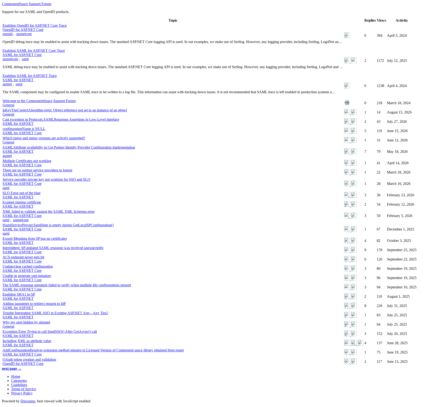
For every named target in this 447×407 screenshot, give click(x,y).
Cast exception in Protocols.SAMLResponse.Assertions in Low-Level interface (61, 119)
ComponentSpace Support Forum (26, 4)
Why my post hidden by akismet (26, 322)
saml (25, 59)
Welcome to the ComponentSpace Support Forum (39, 101)
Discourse (27, 401)
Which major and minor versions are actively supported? (44, 138)
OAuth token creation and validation (29, 359)
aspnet (7, 84)
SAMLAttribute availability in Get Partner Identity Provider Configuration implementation (69, 147)
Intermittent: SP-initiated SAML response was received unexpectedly (53, 248)
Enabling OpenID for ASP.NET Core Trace (35, 25)
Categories (19, 381)
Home (15, 376)
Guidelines (19, 385)
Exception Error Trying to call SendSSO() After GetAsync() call (50, 332)
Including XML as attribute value (27, 341)
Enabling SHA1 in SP (19, 294)
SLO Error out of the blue (22, 193)
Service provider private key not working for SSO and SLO (46, 179)
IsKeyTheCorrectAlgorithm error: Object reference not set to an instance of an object (65, 110)
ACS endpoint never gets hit (23, 257)
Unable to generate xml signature (27, 276)
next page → (12, 368)
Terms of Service (23, 389)
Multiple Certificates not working (27, 161)
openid (8, 34)
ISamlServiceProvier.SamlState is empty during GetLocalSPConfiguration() (58, 225)
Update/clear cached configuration (28, 266)
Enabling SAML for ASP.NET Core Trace (34, 51)
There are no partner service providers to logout (37, 170)
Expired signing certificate (22, 202)
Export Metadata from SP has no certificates (35, 238)
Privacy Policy (22, 393)
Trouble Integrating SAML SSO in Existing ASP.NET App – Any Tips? (55, 313)
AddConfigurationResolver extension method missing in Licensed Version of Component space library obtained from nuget (93, 350)
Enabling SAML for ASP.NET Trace (30, 76)
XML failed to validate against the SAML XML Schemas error (49, 212)
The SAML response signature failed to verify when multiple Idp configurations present (67, 285)
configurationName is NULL (24, 129)
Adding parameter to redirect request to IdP (34, 304)
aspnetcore (24, 34)
